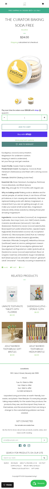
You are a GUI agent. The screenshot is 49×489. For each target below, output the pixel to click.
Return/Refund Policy (32, 466)
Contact (42, 463)
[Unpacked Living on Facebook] (20, 446)
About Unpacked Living (28, 463)
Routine (24, 30)
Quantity (5, 113)
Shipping (14, 42)
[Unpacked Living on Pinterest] (24, 446)
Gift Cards (35, 468)
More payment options (24, 140)
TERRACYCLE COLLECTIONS (20, 468)
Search (6, 463)
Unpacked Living (30, 476)
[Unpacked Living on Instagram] (29, 446)
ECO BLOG (14, 463)
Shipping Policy (16, 466)
